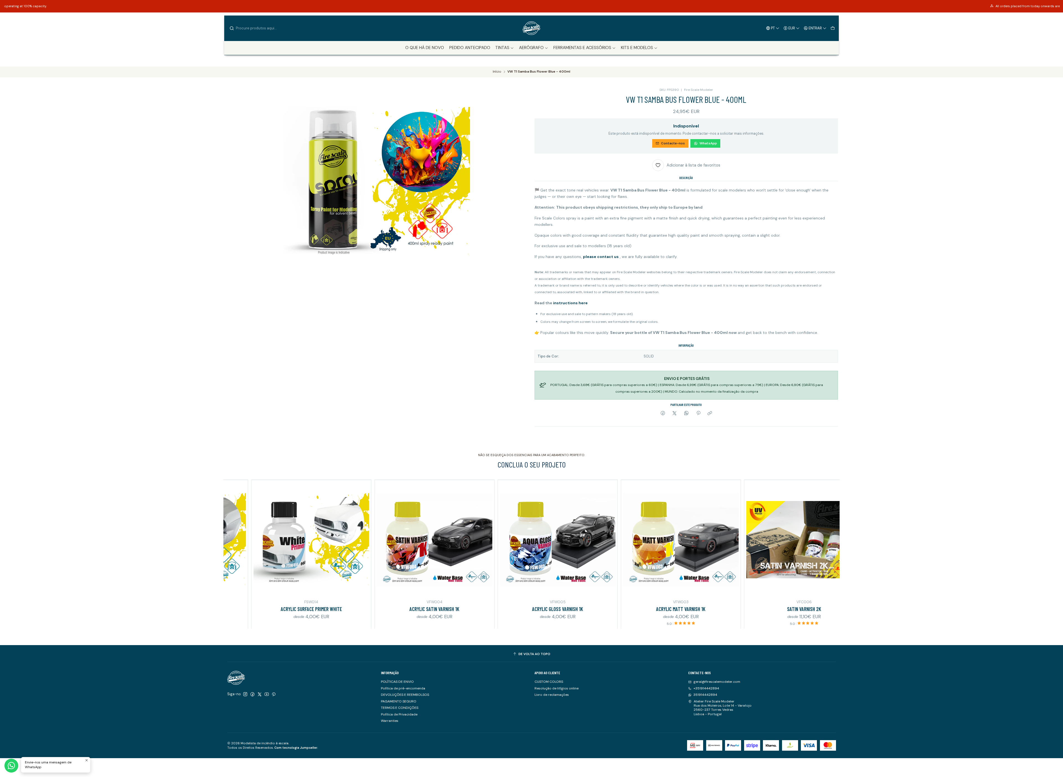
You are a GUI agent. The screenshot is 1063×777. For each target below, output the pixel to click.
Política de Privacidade (399, 714)
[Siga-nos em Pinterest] (273, 694)
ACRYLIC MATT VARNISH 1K (604, 609)
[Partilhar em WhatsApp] (686, 413)
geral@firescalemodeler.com (716, 681)
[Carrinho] (832, 28)
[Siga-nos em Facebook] (252, 694)
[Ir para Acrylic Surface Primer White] (235, 540)
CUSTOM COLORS (549, 681)
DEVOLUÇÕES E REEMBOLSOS (405, 694)
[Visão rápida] (289, 539)
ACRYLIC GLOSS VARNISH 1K (481, 609)
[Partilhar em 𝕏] (674, 413)
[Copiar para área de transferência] (710, 413)
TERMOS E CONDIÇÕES (399, 708)
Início (497, 71)
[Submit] (232, 28)
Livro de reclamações (552, 694)
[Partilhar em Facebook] (663, 413)
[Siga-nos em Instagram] (245, 694)
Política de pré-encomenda (403, 688)
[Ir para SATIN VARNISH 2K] (728, 540)
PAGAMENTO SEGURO (398, 701)
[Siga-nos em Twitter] (259, 694)
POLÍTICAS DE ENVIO (397, 681)
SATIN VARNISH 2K (728, 609)
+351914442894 (706, 688)
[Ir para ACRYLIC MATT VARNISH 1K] (604, 540)
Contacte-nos (673, 143)
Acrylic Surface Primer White (234, 609)
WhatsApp (708, 143)
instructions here (570, 302)
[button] (504, 48)
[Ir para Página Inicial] (531, 28)
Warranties (389, 721)
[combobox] (257, 28)
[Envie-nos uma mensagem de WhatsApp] (11, 766)
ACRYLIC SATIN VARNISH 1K (358, 609)
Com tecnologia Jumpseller (295, 748)
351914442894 (705, 694)
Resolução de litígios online (557, 688)
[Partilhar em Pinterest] (698, 413)
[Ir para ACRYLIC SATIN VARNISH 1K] (358, 540)
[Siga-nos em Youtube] (266, 694)
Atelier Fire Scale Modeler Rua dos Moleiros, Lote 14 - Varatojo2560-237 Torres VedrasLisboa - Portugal (723, 707)
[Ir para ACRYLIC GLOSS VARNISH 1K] (481, 540)
